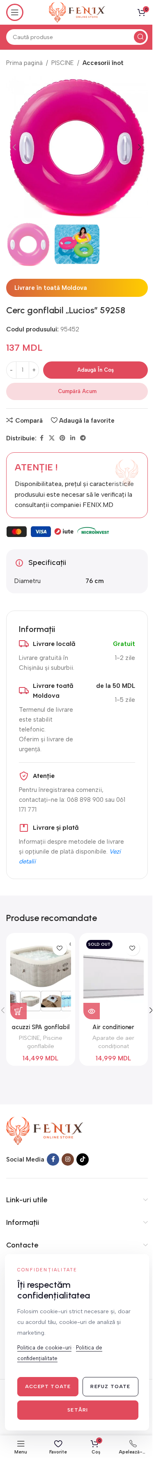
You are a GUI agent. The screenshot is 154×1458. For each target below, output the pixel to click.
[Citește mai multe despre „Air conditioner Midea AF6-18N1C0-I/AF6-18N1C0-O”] (91, 1011)
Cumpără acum (77, 391)
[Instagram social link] (68, 1159)
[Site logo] (77, 12)
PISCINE (62, 63)
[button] (14, 147)
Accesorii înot (103, 63)
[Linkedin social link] (73, 438)
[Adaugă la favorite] (60, 948)
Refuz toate (110, 1386)
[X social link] (51, 438)
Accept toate (48, 1386)
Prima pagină (24, 63)
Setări (77, 1410)
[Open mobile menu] (15, 12)
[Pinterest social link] (62, 438)
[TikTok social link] (82, 1159)
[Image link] (44, 1130)
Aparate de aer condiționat (113, 1042)
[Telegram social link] (83, 438)
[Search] (140, 37)
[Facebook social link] (41, 438)
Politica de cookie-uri (44, 1348)
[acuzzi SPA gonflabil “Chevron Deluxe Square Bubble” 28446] (40, 978)
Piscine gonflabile (44, 1042)
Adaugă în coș (95, 370)
